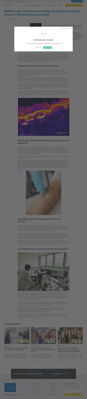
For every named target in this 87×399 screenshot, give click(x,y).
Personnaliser (38, 47)
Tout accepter (48, 47)
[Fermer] (43, 199)
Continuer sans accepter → (65, 28)
